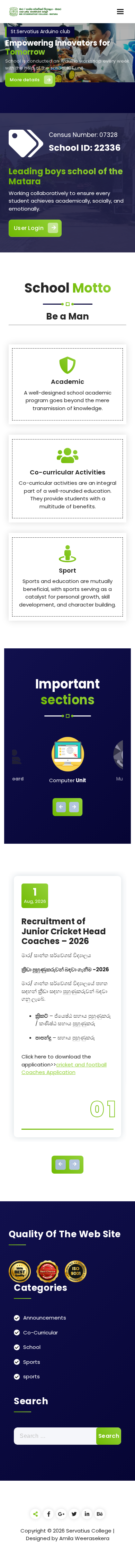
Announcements (44, 1317)
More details (25, 79)
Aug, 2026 (35, 895)
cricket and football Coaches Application (64, 1068)
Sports (31, 1362)
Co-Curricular (40, 1332)
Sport (67, 570)
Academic (67, 381)
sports (31, 1376)
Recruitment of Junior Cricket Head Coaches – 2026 (63, 931)
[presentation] (61, 807)
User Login (29, 228)
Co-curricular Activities (67, 472)
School (31, 1347)
